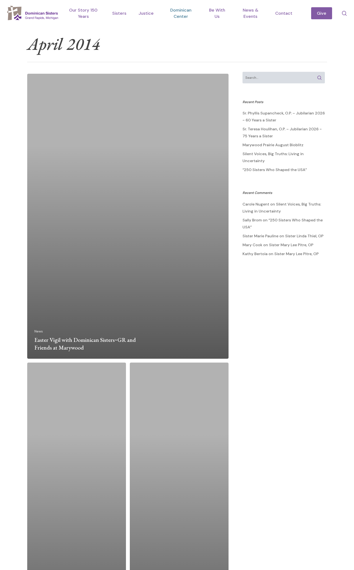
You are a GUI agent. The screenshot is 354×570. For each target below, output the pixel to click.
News (38, 331)
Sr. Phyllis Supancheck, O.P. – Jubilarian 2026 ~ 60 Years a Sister (284, 117)
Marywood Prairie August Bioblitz (273, 144)
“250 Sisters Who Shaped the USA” (275, 169)
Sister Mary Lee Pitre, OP (291, 244)
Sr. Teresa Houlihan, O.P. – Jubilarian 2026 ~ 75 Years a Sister (282, 132)
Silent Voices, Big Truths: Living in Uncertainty (273, 157)
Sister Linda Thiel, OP (304, 236)
